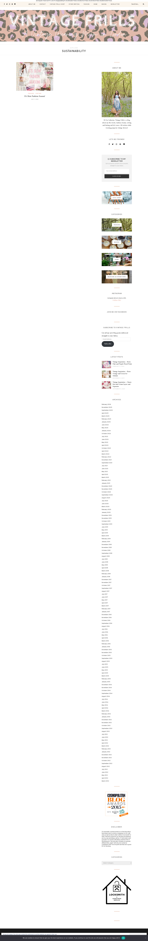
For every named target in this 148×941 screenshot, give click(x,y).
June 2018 (105, 562)
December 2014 (107, 685)
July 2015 (105, 664)
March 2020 (105, 506)
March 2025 (105, 416)
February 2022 (106, 457)
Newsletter (115, 4)
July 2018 (105, 559)
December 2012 (107, 755)
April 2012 (105, 778)
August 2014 (106, 696)
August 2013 (106, 731)
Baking (104, 4)
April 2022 (105, 451)
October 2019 (106, 521)
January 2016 (106, 647)
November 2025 (107, 407)
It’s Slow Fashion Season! (34, 96)
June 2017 (105, 597)
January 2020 (106, 512)
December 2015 (107, 650)
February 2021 (106, 480)
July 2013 (105, 734)
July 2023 (105, 436)
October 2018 (106, 550)
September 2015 (107, 658)
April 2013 (105, 743)
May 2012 (105, 775)
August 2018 (106, 556)
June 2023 (105, 439)
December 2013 (107, 720)
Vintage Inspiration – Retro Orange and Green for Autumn (122, 373)
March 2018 (105, 571)
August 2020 (106, 498)
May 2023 (105, 442)
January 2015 (106, 682)
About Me (31, 4)
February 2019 (106, 539)
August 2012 (106, 766)
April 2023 (105, 445)
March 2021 (105, 477)
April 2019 (105, 533)
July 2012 (105, 769)
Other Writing (74, 4)
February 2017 (106, 609)
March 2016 (105, 641)
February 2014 (106, 714)
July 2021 (105, 466)
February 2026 (106, 404)
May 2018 (105, 565)
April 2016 (105, 638)
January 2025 (106, 422)
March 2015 (105, 676)
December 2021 (107, 460)
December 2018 (107, 544)
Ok (123, 938)
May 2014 (105, 705)
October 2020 (106, 492)
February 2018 (106, 574)
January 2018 (106, 577)
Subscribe (107, 343)
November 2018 (107, 547)
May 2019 (105, 530)
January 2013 (106, 752)
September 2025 (107, 410)
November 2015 (107, 652)
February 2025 (106, 419)
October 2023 (106, 434)
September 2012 (107, 763)
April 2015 (105, 673)
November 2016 (107, 617)
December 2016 (107, 615)
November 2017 (106, 582)
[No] (145, 938)
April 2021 (105, 474)
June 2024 (105, 425)
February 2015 (106, 679)
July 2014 (105, 699)
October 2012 (106, 760)
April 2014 (105, 708)
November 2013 (107, 723)
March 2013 (105, 746)
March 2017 (105, 606)
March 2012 (105, 781)
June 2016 (105, 632)
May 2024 (105, 428)
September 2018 (107, 553)
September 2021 (107, 463)
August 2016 (106, 626)
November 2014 (107, 688)
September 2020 (107, 495)
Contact (43, 4)
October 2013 (106, 725)
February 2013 (106, 749)
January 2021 (106, 483)
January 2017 (106, 612)
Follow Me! (117, 300)
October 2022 (106, 448)
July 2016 (105, 629)
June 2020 (105, 504)
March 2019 (105, 536)
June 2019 (105, 527)
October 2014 (106, 690)
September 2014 (107, 693)
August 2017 (105, 591)
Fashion (87, 4)
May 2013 (105, 740)
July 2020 (105, 501)
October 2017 (106, 585)
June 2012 (105, 772)
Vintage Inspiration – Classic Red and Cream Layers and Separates (122, 384)
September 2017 (107, 588)
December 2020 (107, 486)
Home (96, 4)
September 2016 (107, 623)
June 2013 (105, 737)
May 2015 (105, 670)
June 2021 (105, 469)
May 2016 (105, 635)
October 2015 (106, 655)
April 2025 (105, 413)
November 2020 (107, 489)
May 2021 (105, 471)
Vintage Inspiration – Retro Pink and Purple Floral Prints (122, 363)
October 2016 (106, 620)
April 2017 (105, 603)
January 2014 (106, 717)
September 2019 (107, 524)
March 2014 (105, 711)
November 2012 (107, 758)
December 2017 (106, 579)
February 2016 (106, 644)
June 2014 (105, 702)
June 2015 (105, 667)
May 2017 (105, 600)
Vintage (38, 93)
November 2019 (107, 518)
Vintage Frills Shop (57, 4)
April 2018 (105, 568)
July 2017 (104, 594)
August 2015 (106, 661)
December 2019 (107, 515)
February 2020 (106, 509)
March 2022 (105, 454)
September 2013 (107, 728)
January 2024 (106, 431)
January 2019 (106, 542)
